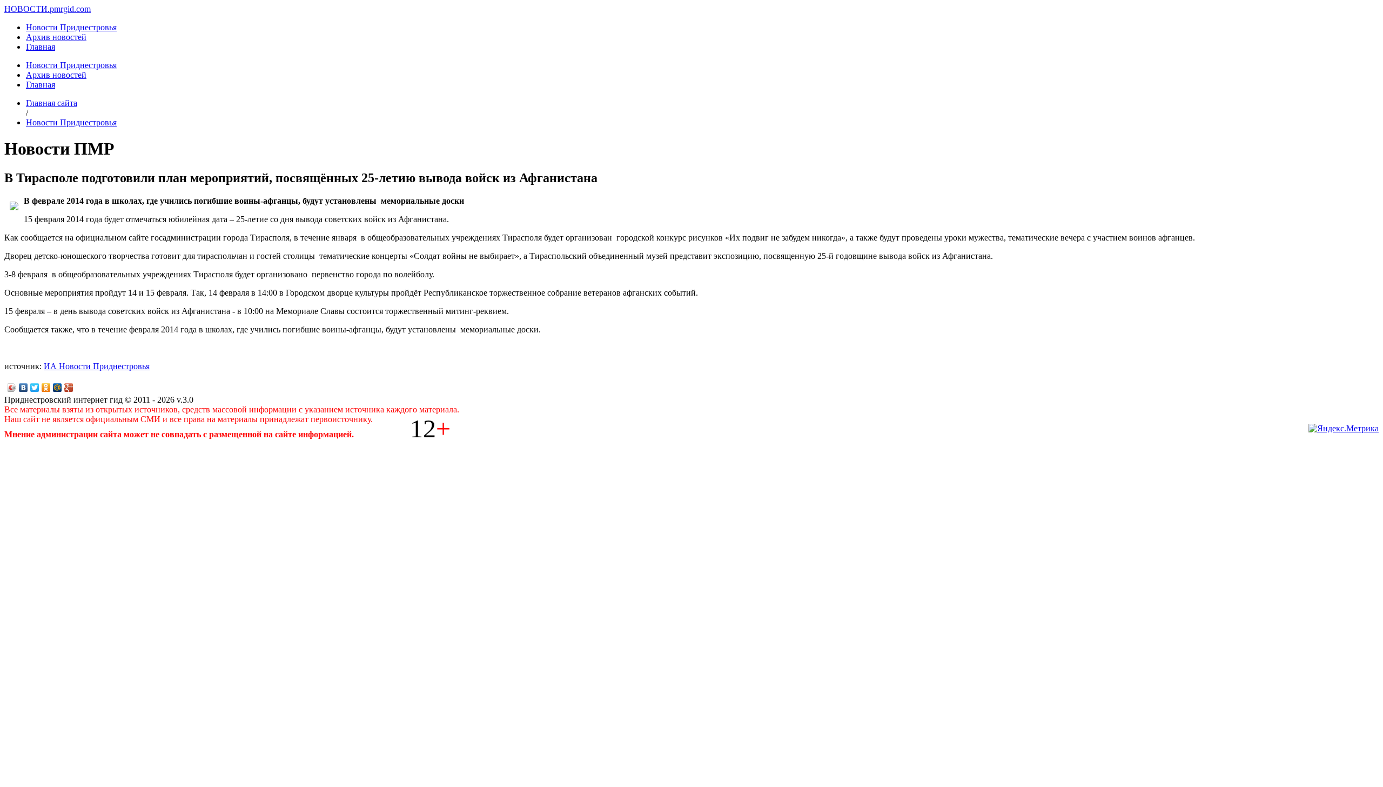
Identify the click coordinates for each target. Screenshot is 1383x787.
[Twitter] (35, 388)
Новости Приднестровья (71, 27)
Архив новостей (56, 37)
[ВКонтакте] (23, 388)
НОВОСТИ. (27, 9)
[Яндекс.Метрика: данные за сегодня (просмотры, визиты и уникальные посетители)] (1343, 428)
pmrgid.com (70, 9)
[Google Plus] (69, 388)
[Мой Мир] (57, 388)
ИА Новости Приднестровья (97, 366)
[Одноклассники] (46, 388)
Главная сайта (51, 103)
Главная (40, 46)
